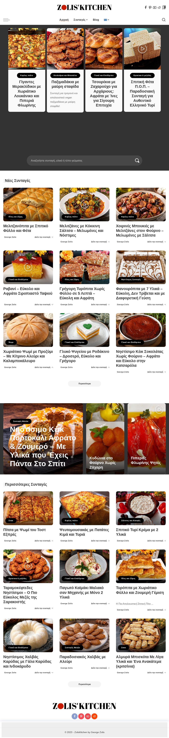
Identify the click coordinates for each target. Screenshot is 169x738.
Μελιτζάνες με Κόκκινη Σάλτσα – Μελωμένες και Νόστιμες (81, 230)
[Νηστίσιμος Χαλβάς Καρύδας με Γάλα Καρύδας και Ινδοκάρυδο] (28, 635)
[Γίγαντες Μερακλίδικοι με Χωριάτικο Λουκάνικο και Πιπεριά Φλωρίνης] (26, 49)
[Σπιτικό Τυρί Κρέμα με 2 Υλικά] (141, 508)
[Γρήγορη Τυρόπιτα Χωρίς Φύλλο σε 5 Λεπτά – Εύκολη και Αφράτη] (84, 267)
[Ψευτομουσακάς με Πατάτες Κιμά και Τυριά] (84, 508)
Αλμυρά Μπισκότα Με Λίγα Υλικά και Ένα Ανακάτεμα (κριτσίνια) (139, 661)
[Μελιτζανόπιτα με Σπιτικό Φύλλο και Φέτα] (28, 204)
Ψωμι (11, 342)
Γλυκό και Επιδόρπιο (104, 75)
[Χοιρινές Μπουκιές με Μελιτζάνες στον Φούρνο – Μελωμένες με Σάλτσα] (141, 204)
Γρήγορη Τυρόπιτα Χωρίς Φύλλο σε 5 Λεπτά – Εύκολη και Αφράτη (82, 293)
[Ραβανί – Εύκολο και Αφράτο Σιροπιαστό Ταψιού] (28, 267)
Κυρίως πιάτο (26, 75)
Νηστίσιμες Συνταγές (131, 279)
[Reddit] (159, 7)
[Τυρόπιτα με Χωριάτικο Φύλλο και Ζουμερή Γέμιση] (141, 566)
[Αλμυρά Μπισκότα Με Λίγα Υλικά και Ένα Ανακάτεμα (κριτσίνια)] (141, 635)
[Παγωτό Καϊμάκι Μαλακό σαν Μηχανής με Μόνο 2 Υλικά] (84, 566)
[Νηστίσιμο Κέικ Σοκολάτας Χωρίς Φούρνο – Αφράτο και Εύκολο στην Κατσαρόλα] (141, 330)
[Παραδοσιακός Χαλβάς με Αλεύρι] (84, 635)
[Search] (164, 20)
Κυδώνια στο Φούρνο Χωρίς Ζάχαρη (102, 462)
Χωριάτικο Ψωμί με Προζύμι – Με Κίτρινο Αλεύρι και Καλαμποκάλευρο (28, 356)
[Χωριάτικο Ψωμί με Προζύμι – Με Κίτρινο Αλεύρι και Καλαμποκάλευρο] (28, 330)
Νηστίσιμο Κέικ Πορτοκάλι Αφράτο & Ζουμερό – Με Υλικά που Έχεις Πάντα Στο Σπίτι (43, 446)
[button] (82, 153)
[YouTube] (154, 7)
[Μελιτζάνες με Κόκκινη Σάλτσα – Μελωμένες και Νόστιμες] (84, 204)
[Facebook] (145, 7)
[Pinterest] (150, 7)
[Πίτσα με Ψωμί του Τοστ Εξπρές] (28, 508)
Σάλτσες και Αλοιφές (130, 520)
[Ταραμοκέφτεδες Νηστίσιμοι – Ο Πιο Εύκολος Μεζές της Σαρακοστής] (28, 566)
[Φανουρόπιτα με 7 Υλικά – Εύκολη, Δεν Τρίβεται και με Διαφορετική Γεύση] (141, 267)
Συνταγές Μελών (20, 421)
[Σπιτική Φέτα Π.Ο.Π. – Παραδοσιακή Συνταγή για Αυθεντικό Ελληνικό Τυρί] (142, 49)
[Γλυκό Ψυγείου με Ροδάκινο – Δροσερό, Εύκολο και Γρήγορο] (84, 330)
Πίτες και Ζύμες (16, 217)
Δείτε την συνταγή (42, 237)
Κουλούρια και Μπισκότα (65, 75)
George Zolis (10, 237)
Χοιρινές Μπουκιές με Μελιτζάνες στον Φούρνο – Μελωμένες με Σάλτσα (140, 230)
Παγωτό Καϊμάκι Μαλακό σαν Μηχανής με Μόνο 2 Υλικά (82, 592)
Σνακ (11, 520)
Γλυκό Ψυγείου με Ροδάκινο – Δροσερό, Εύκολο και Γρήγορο (84, 356)
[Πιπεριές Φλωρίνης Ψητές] (147, 438)
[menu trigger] (8, 20)
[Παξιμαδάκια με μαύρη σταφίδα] (65, 49)
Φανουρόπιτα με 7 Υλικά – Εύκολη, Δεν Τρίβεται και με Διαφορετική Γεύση (140, 293)
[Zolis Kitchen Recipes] (84, 7)
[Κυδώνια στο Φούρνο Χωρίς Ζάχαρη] (105, 438)
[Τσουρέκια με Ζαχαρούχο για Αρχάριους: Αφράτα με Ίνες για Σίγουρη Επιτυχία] (103, 49)
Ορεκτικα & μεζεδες (142, 75)
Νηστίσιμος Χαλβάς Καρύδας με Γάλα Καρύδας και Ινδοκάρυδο (27, 661)
